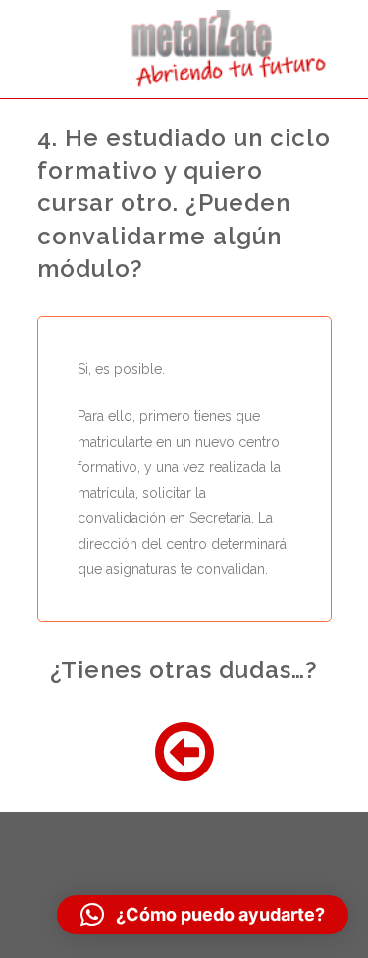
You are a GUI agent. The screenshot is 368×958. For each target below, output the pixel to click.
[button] (202, 914)
